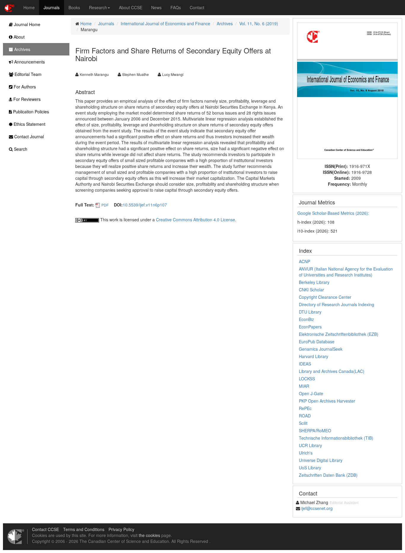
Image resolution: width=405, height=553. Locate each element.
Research (98, 7)
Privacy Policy (121, 529)
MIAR (304, 386)
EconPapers (310, 327)
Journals (52, 7)
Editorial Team (27, 74)
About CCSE (130, 7)
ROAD (305, 416)
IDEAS (305, 364)
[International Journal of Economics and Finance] (347, 90)
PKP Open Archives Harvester (327, 401)
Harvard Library (313, 356)
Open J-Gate (311, 393)
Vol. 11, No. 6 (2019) (258, 23)
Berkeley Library (314, 282)
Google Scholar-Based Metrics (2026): (333, 213)
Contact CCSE (45, 529)
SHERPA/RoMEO (315, 430)
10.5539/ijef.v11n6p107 (145, 205)
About (18, 37)
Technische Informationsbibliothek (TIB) (336, 438)
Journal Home (26, 24)
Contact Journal (28, 136)
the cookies (149, 535)
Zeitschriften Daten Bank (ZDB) (328, 475)
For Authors (24, 87)
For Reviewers (26, 99)
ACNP (304, 261)
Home (29, 7)
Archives (225, 23)
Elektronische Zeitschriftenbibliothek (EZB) (338, 334)
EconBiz (306, 319)
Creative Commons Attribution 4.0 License (195, 220)
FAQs (175, 7)
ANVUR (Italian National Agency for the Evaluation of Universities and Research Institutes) (346, 272)
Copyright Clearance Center (325, 297)
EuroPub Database (316, 341)
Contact (197, 7)
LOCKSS (307, 379)
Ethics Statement (28, 124)
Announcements (29, 62)
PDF (105, 204)
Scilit (303, 423)
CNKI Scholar (311, 290)
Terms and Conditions (83, 529)
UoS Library (310, 468)
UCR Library (310, 445)
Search (20, 149)
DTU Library (310, 312)
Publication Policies (30, 112)
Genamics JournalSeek (320, 349)
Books (74, 7)
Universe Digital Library (320, 460)
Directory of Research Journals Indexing (336, 304)
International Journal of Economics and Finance (165, 23)
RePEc (305, 408)
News (156, 7)
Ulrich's (305, 453)
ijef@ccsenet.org (317, 508)
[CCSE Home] (9, 7)
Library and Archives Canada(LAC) (331, 371)
